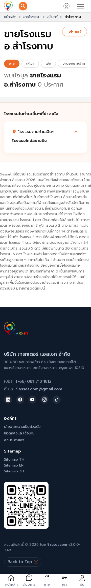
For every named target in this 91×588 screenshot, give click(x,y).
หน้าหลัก (10, 17)
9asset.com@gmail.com (39, 389)
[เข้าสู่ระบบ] (66, 6)
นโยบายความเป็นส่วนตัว (22, 426)
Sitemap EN (14, 465)
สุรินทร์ (52, 17)
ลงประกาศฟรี (14, 440)
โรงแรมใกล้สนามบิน (29, 140)
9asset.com (57, 544)
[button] (45, 132)
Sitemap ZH (14, 471)
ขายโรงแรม (31, 17)
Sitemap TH (14, 459)
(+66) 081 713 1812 (34, 381)
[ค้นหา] (23, 6)
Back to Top (20, 562)
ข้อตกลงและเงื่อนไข (19, 433)
